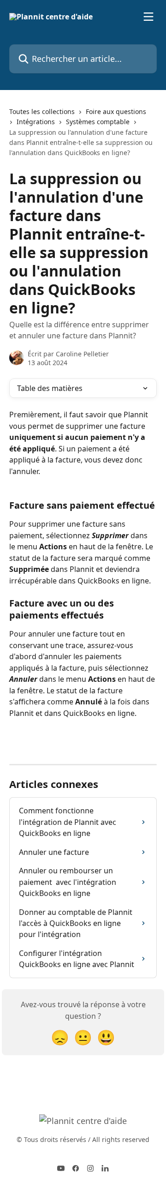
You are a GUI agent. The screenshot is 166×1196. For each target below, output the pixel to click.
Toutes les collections (42, 111)
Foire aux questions (116, 111)
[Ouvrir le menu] (148, 16)
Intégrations (36, 121)
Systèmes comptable (98, 121)
